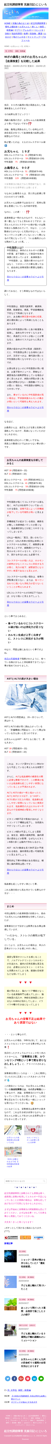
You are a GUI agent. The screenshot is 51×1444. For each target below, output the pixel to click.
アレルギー (28, 30)
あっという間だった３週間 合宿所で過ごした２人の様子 (33, 1311)
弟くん (35, 27)
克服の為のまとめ (20, 23)
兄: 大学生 (12, 1390)
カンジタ (39, 30)
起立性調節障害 (38, 23)
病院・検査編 (24, 1390)
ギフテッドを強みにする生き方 (24, 1402)
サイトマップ (33, 37)
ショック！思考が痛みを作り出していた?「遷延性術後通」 (33, 1263)
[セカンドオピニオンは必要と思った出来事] (33, 1130)
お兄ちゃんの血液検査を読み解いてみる (13, 1140)
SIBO (7, 33)
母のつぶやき (19, 37)
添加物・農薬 (36, 33)
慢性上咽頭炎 (11, 27)
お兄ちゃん (24, 27)
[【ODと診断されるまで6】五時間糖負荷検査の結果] (13, 1152)
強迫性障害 (17, 33)
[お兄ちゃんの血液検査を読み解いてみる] (13, 1130)
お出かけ (27, 1423)
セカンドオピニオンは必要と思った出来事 (33, 1140)
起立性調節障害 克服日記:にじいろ (25, 4)
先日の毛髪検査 (11, 659)
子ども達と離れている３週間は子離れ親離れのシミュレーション (33, 1337)
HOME (7, 23)
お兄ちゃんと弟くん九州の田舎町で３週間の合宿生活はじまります (33, 1362)
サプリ (18, 30)
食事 (26, 33)
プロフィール (30, 1425)
